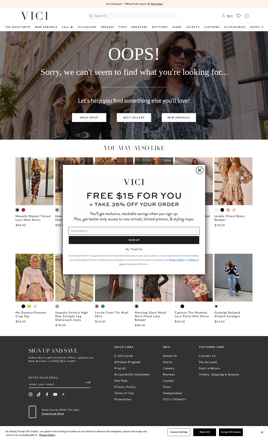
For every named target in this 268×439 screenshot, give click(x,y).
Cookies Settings (179, 432)
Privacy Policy (47, 435)
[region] (134, 432)
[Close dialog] (199, 170)
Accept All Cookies (231, 432)
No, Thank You (134, 249)
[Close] (262, 432)
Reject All (205, 432)
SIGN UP (134, 239)
